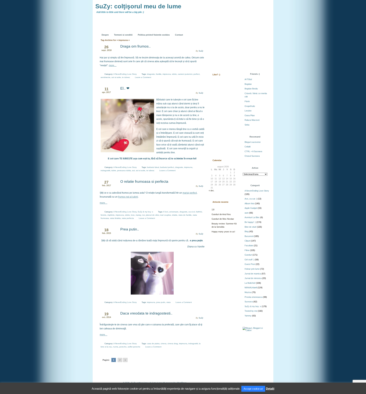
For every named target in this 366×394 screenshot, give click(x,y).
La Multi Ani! (250, 283)
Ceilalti (247, 146)
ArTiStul (248, 79)
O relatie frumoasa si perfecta (144, 181)
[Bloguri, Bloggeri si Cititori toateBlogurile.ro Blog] (255, 330)
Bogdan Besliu (251, 88)
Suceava (249, 301)
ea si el (192, 212)
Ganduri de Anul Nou (221, 214)
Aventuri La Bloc (252, 217)
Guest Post (250, 264)
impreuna (167, 74)
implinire (111, 215)
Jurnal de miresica (253, 278)
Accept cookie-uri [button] (253, 388)
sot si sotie (116, 77)
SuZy (201, 51)
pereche (123, 347)
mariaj (138, 215)
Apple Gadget (251, 208)
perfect (196, 74)
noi (143, 215)
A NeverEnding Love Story (125, 74)
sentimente (105, 77)
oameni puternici (185, 74)
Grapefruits (250, 106)
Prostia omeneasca (253, 297)
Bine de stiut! (250, 227)
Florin (247, 101)
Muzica (248, 292)
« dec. (211, 190)
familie (158, 74)
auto (247, 213)
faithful (199, 212)
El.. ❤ (124, 88)
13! (213, 209)
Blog (247, 231)
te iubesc (126, 77)
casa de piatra (153, 343)
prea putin (160, 302)
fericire (103, 215)
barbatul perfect (167, 167)
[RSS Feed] (217, 31)
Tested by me (251, 311)
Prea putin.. (129, 229)
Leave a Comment (143, 77)
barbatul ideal (153, 167)
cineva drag (173, 343)
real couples (165, 215)
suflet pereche (134, 347)
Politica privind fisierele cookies (154, 35)
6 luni (165, 212)
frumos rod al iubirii (128, 196)
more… (112, 65)
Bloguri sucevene (253, 142)
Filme (247, 250)
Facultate (249, 245)
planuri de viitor (152, 215)
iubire (174, 74)
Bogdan (248, 84)
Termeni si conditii (123, 35)
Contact (179, 35)
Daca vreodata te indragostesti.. (146, 313)
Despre (105, 35)
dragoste (151, 74)
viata (168, 302)
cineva (163, 343)
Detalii (270, 388)
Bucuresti (249, 236)
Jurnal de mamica (253, 273)
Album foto (249, 203)
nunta (115, 347)
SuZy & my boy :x (145, 212)
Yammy (248, 316)
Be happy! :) (250, 222)
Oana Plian (250, 115)
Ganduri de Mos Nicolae (223, 219)
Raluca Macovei (252, 120)
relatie (174, 215)
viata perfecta (128, 218)
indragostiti (105, 170)
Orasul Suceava (252, 156)
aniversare (173, 212)
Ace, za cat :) (251, 199)
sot (133, 170)
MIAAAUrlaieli (251, 287)
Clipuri (247, 241)
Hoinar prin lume (252, 269)
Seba (247, 125)
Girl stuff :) (249, 259)
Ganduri (248, 255)
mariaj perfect (190, 192)
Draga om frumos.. (135, 46)
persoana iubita (124, 170)
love (133, 215)
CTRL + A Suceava (253, 151)
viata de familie (185, 215)
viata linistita (115, 218)
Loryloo (248, 111)
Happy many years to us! (223, 231)
